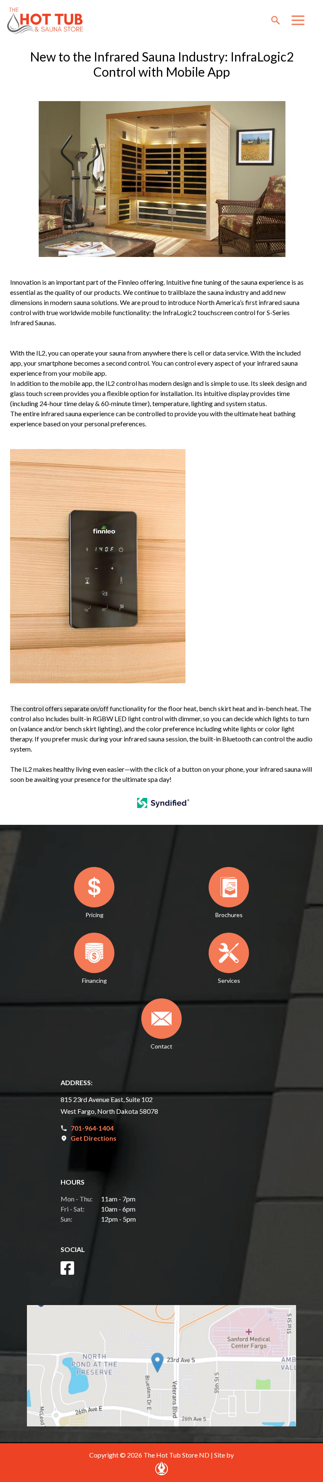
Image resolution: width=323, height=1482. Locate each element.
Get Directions (93, 1138)
